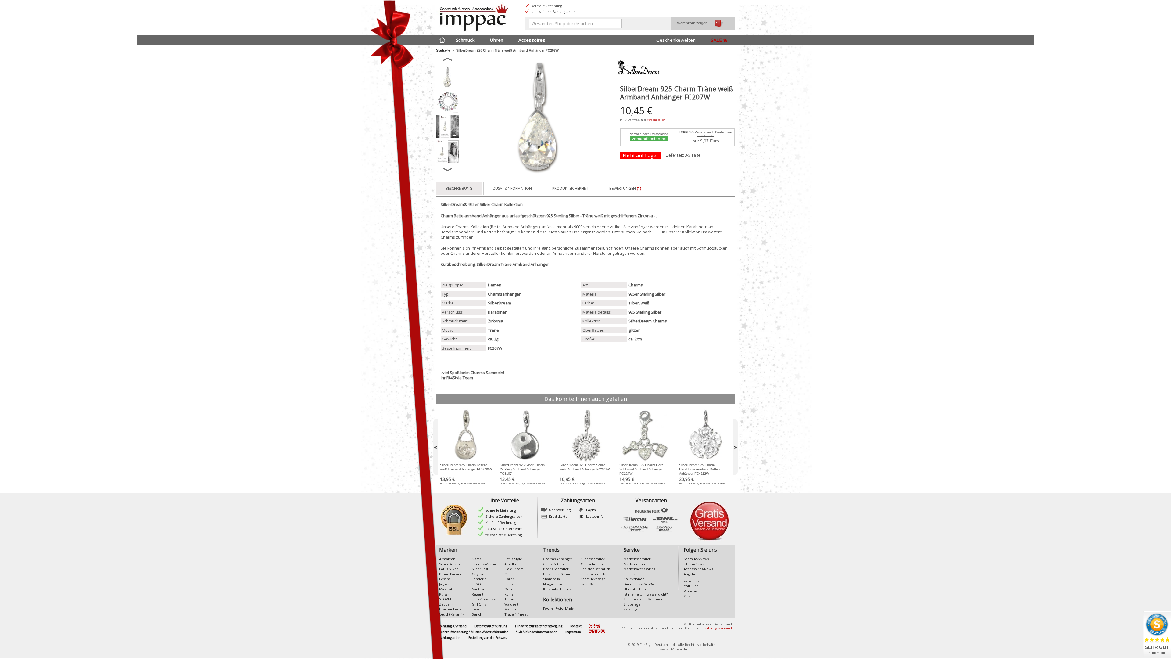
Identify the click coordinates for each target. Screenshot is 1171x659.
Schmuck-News (696, 558)
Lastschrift (594, 516)
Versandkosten (656, 119)
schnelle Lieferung (500, 510)
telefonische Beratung (503, 534)
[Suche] (616, 25)
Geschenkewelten (676, 40)
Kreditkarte (558, 516)
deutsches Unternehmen (506, 528)
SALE (716, 40)
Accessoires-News (698, 569)
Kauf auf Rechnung (500, 522)
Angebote (692, 574)
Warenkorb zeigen (692, 23)
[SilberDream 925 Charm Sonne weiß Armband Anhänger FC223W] (585, 435)
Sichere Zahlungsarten (503, 516)
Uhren (496, 40)
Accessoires (531, 40)
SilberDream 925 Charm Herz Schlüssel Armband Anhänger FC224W (641, 469)
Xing (687, 596)
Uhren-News (694, 564)
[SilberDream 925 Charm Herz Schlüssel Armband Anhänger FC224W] (645, 435)
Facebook (692, 581)
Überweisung (560, 509)
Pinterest (691, 591)
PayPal (591, 509)
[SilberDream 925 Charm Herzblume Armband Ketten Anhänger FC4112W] (705, 435)
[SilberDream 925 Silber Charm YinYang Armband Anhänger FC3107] (526, 435)
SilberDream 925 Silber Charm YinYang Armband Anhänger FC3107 (522, 469)
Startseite (443, 50)
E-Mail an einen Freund (631, 164)
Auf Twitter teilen (655, 164)
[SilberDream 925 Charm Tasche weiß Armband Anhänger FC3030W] (466, 435)
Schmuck (465, 40)
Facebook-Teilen (643, 164)
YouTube (691, 586)
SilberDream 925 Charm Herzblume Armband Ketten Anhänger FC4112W (699, 469)
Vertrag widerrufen (597, 627)
